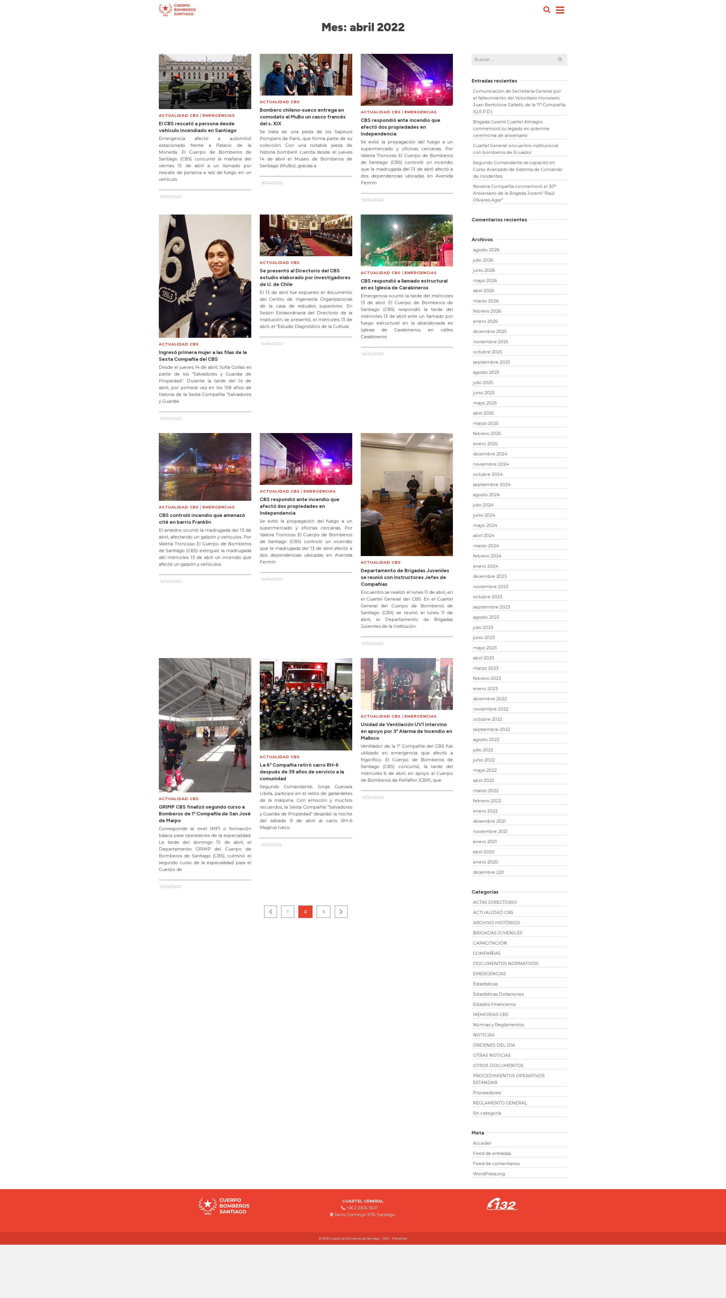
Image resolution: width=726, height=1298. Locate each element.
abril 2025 (483, 413)
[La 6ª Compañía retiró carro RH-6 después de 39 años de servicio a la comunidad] (306, 704)
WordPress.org (489, 1173)
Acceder (482, 1143)
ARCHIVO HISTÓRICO (496, 922)
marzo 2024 (486, 545)
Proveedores (487, 1092)
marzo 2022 (486, 790)
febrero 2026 (487, 311)
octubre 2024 (488, 474)
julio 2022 (483, 749)
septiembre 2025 (491, 362)
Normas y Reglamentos (498, 1024)
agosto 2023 (486, 617)
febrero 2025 (487, 433)
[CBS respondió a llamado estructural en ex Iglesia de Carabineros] (407, 240)
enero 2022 (485, 811)
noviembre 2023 (490, 586)
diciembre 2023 (490, 576)
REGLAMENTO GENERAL (500, 1103)
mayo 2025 (485, 403)
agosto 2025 (486, 372)
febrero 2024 (487, 556)
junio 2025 (484, 392)
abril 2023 (483, 658)
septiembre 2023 (491, 607)
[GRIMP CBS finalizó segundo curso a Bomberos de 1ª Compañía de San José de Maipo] (205, 725)
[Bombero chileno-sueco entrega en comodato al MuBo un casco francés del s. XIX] (306, 75)
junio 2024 (484, 515)
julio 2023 (483, 627)
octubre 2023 (487, 596)
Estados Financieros (494, 1004)
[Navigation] (560, 10)
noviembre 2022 (490, 709)
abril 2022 (483, 780)
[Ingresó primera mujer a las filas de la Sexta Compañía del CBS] (205, 276)
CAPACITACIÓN (490, 943)
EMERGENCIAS (218, 115)
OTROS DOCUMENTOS (498, 1065)
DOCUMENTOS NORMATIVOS (506, 963)
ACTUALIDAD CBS (179, 115)
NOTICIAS (484, 1035)
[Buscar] (547, 10)
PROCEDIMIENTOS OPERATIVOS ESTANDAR (509, 1079)
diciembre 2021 (489, 821)
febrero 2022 (487, 800)
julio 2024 (483, 505)
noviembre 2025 (490, 341)
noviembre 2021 (490, 831)
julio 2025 (483, 382)
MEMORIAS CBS (490, 1014)
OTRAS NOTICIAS (492, 1055)
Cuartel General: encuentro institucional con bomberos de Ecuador (515, 149)
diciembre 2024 (490, 454)
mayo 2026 (485, 280)
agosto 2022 (486, 739)
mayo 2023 (485, 647)
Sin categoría (487, 1113)
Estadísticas (485, 984)
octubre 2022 (487, 719)
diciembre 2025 (490, 331)
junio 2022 (484, 760)
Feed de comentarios (496, 1163)
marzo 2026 (486, 301)
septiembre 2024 (491, 484)
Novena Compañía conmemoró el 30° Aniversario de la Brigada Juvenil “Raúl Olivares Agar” (514, 193)
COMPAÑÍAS (487, 953)
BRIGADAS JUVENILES (497, 933)
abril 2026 (483, 290)
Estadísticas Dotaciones (498, 994)
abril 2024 (483, 535)
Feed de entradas (492, 1153)
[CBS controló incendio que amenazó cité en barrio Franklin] (205, 467)
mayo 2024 (485, 525)
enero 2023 (485, 688)
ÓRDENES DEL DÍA (494, 1045)
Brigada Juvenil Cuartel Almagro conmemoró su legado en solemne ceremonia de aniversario (511, 128)
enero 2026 (485, 321)
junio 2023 (484, 637)
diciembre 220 (488, 872)
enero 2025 (485, 443)
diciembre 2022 (490, 698)
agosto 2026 (486, 250)
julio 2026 (483, 260)
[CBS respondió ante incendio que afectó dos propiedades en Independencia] (407, 80)
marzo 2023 (486, 668)
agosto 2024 (486, 494)
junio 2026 (484, 270)
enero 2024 (485, 566)
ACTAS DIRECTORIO (495, 902)
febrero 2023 (487, 678)
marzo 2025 (486, 423)
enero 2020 (485, 862)
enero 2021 (485, 841)
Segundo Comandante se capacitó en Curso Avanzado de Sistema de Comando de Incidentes (517, 169)
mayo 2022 (485, 770)
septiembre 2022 (491, 729)
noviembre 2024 (491, 464)
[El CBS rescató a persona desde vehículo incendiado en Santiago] (205, 81)
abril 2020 (483, 851)
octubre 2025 (487, 352)
